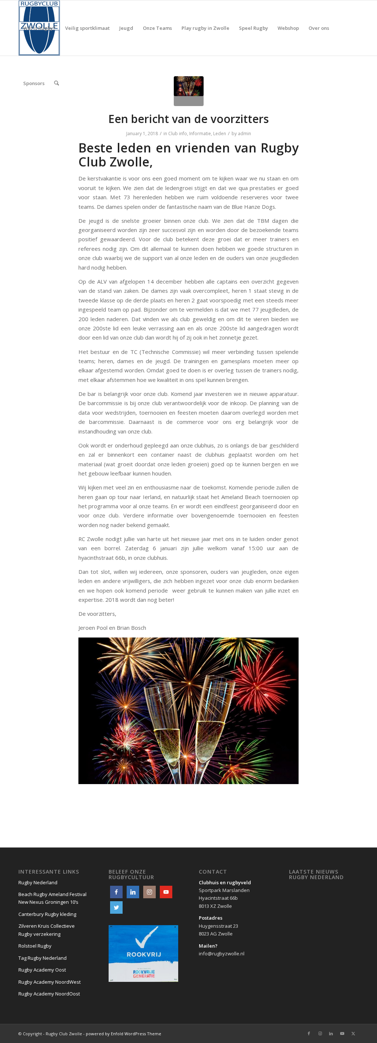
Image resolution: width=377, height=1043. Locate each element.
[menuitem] (39, 28)
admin (244, 133)
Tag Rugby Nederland (42, 958)
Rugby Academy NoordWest (49, 982)
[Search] (56, 83)
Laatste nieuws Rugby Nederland (316, 874)
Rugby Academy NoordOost (49, 993)
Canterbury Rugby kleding (47, 914)
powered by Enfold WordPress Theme (123, 1033)
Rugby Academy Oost (42, 969)
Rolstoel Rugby (35, 945)
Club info (177, 133)
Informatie (200, 133)
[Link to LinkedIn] (331, 1033)
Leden (219, 133)
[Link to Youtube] (342, 1033)
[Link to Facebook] (308, 1033)
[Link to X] (353, 1033)
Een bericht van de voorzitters (188, 118)
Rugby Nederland (37, 882)
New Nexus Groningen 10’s (48, 902)
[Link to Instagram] (319, 1033)
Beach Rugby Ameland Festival (52, 894)
